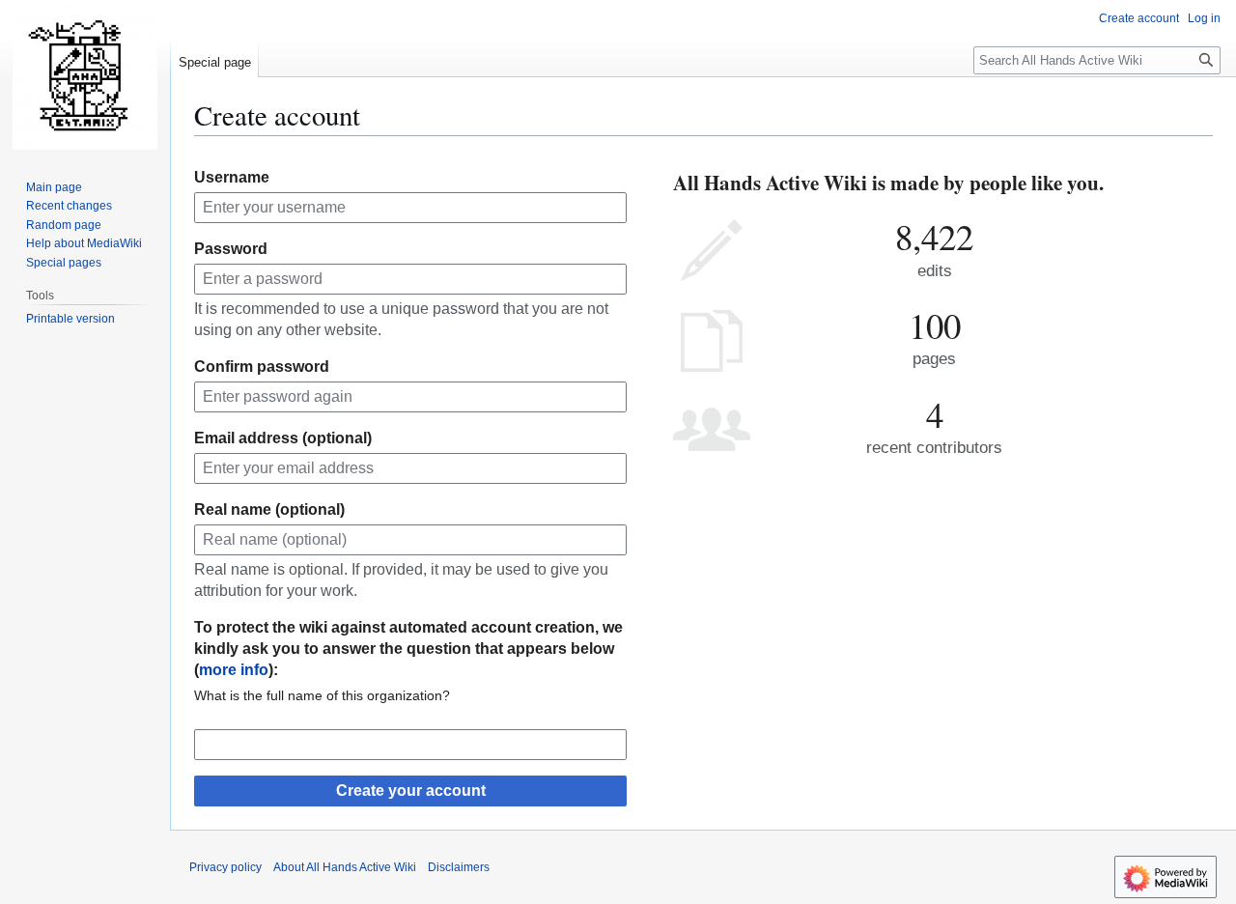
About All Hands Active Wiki (344, 867)
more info (233, 670)
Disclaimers (459, 867)
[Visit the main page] (85, 77)
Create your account (411, 790)
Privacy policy (225, 867)
